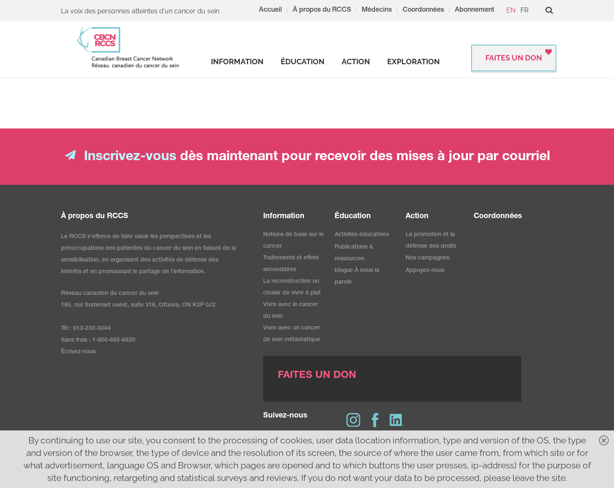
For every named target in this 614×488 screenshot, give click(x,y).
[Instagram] (353, 420)
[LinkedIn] (396, 420)
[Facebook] (375, 420)
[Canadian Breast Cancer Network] (128, 47)
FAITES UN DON (513, 57)
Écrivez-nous (78, 352)
